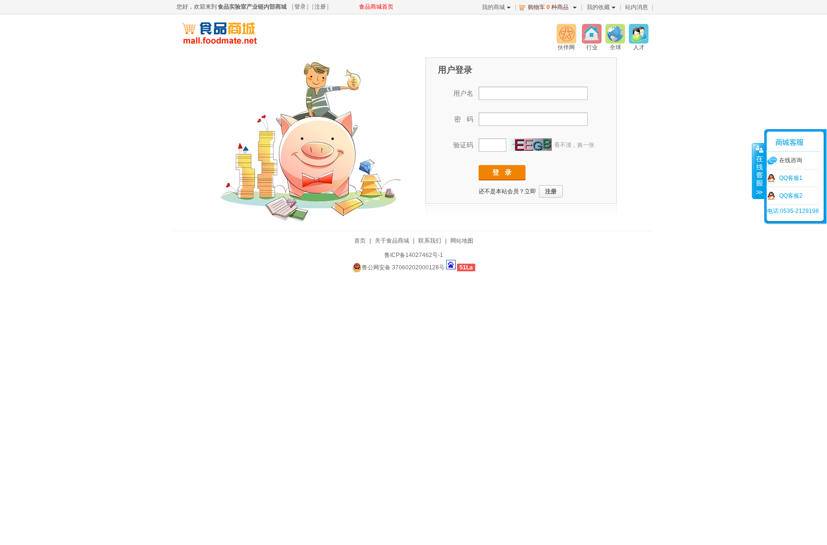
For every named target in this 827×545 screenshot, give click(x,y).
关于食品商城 (392, 240)
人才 (639, 47)
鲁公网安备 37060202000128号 (403, 267)
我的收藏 (598, 7)
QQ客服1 (791, 178)
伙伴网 (566, 47)
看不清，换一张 (574, 145)
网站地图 (461, 240)
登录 (300, 6)
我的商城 (493, 7)
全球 (615, 47)
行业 (592, 47)
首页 (360, 240)
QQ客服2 (791, 195)
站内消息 (636, 7)
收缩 (758, 171)
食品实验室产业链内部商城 (252, 6)
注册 (320, 6)
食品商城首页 (376, 6)
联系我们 (429, 240)
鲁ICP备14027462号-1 (413, 255)
